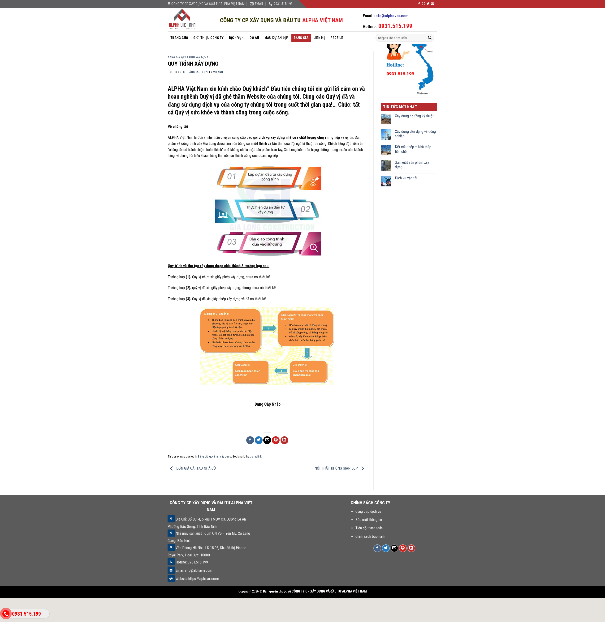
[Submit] (430, 38)
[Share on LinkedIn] (284, 440)
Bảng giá (301, 38)
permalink (256, 456)
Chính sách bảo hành (370, 536)
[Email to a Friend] (267, 440)
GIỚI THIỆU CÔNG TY (208, 38)
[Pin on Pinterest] (276, 440)
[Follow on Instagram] (423, 3)
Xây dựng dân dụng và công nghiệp (415, 133)
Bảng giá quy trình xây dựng (188, 57)
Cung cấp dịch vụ (368, 511)
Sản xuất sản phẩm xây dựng (412, 164)
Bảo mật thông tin (368, 519)
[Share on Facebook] (250, 440)
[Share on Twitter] (259, 440)
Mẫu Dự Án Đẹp (276, 38)
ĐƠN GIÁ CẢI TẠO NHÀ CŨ (195, 468)
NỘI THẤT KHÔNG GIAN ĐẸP (337, 468)
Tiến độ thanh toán (369, 528)
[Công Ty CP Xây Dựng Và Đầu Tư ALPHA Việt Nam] (183, 19)
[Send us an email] (432, 3)
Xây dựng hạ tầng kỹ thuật (414, 116)
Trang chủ (179, 38)
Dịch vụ (235, 38)
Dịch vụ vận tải (406, 178)
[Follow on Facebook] (419, 3)
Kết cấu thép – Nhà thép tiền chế (413, 149)
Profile (336, 38)
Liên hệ (319, 38)
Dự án (254, 38)
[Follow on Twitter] (428, 3)
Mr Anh (218, 72)
